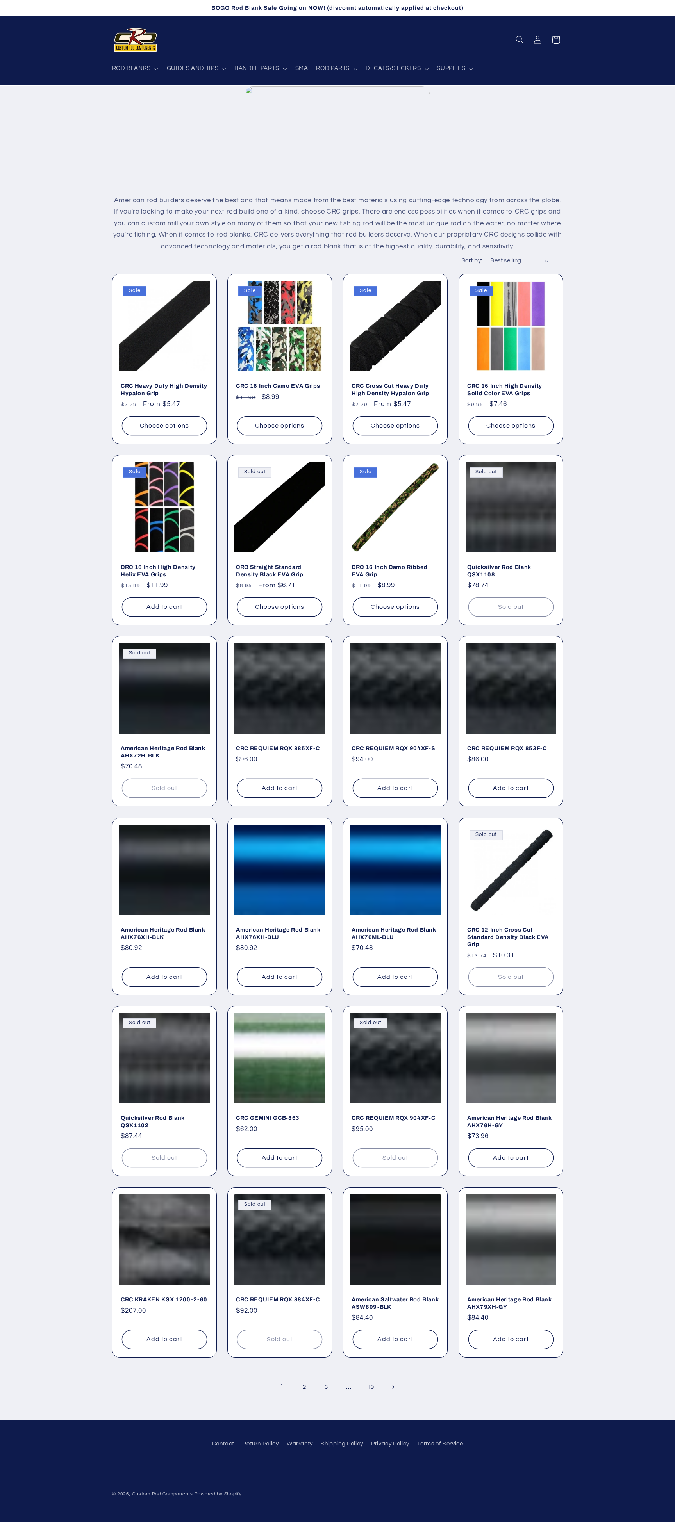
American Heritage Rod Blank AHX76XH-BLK (163, 933)
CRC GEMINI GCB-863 (268, 1118)
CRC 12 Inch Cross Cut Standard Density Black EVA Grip (508, 937)
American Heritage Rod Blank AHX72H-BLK (163, 752)
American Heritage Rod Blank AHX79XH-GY (509, 1303)
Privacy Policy (390, 1444)
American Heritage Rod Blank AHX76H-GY (509, 1121)
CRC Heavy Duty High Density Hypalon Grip (164, 389)
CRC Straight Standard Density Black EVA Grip (270, 570)
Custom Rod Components (162, 1494)
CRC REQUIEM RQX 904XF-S (393, 748)
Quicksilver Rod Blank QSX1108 (499, 570)
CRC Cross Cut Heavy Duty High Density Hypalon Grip (390, 389)
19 (370, 1387)
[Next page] (393, 1387)
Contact (223, 1444)
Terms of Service (440, 1444)
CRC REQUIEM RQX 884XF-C (278, 1299)
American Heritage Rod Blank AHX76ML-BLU (394, 933)
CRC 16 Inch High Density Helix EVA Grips (158, 570)
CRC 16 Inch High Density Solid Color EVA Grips (504, 389)
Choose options (164, 425)
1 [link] (282, 1386)
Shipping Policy (342, 1444)
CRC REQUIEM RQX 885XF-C (278, 748)
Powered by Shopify (218, 1494)
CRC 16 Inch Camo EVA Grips (278, 386)
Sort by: (472, 261)
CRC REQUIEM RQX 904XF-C (393, 1118)
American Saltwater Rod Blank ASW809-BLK (395, 1303)
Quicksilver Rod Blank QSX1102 (153, 1121)
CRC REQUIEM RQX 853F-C (507, 748)
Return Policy (260, 1444)
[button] (134, 68)
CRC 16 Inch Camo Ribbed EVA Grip (389, 570)
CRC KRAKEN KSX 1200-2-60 (164, 1299)
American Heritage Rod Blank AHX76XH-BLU (278, 933)
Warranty (300, 1444)
